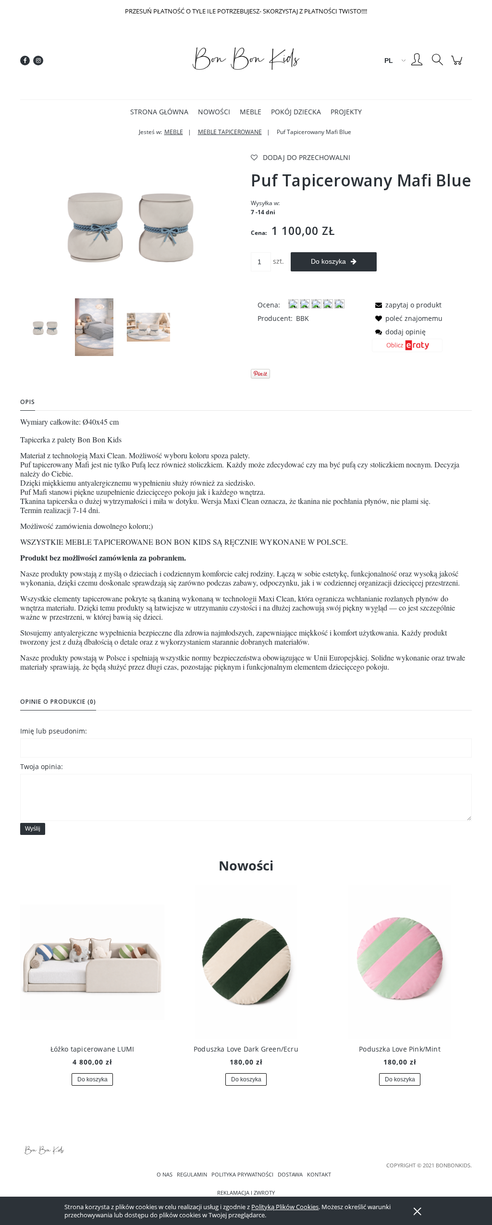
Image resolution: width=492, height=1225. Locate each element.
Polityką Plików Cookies (285, 1206)
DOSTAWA (290, 1174)
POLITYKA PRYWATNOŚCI (242, 1174)
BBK (302, 318)
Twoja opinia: (41, 766)
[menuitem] (159, 111)
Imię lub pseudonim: (53, 730)
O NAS (164, 1174)
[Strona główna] (246, 61)
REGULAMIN (192, 1174)
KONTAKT (319, 1174)
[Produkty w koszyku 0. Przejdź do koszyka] (458, 65)
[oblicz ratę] (407, 349)
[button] (407, 304)
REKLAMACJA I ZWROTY (246, 1192)
